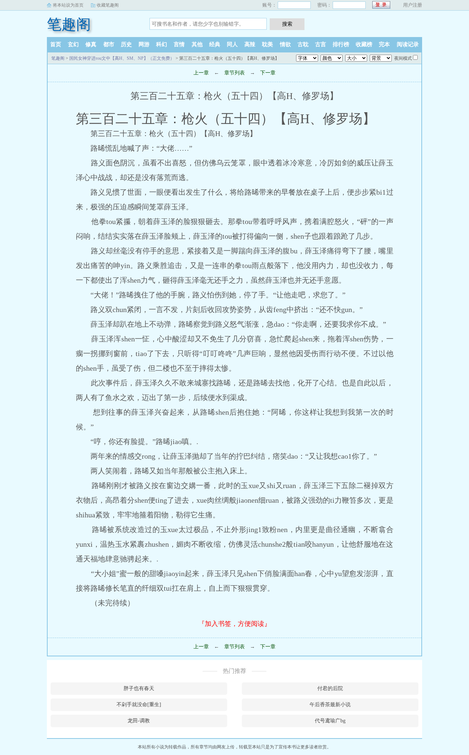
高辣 (249, 44)
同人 (232, 44)
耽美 (267, 44)
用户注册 (412, 5)
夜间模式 (403, 58)
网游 (144, 44)
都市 (108, 44)
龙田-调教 (139, 720)
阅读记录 (408, 44)
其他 (197, 44)
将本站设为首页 (68, 5)
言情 (179, 44)
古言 (320, 44)
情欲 (285, 44)
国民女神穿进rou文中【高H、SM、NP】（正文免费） (121, 58)
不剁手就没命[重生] (139, 704)
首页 (55, 44)
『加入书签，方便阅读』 (234, 623)
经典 (214, 44)
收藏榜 (364, 44)
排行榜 (341, 44)
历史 (126, 44)
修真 (90, 44)
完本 (384, 44)
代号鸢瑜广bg (330, 720)
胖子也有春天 (138, 688)
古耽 (303, 44)
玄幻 (73, 44)
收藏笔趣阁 (108, 5)
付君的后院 (330, 688)
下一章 (268, 73)
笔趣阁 (69, 24)
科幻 (161, 44)
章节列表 (234, 73)
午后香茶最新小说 (330, 704)
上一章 (201, 73)
